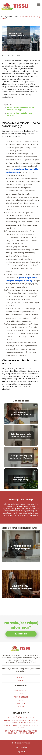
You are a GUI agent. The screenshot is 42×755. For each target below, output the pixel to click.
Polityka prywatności (21, 743)
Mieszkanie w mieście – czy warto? (19, 114)
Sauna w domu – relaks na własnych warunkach (21, 587)
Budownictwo (21, 690)
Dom (16, 16)
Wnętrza (21, 703)
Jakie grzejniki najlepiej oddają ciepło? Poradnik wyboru (21, 457)
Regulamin (21, 751)
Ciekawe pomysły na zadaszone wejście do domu (21, 727)
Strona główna (6, 16)
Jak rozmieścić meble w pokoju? (21, 717)
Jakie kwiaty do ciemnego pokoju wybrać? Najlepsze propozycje (21, 479)
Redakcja (21, 677)
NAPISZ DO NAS (21, 634)
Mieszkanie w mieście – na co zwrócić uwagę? (20, 108)
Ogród (21, 700)
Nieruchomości (21, 697)
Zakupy (21, 706)
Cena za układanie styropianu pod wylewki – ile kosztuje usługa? (21, 547)
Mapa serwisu (21, 747)
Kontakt (21, 680)
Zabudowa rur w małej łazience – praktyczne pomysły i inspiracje (21, 435)
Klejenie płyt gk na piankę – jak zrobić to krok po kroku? (21, 413)
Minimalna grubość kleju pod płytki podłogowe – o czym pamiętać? (21, 732)
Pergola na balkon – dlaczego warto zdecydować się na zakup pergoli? (21, 721)
